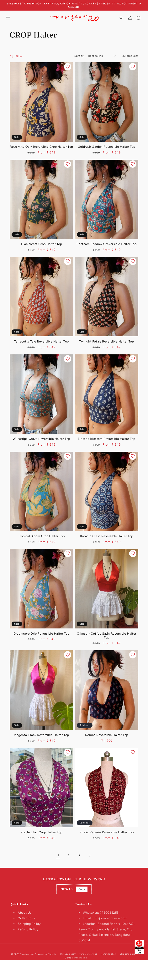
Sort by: (79, 56)
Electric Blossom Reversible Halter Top (106, 439)
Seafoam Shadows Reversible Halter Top (106, 244)
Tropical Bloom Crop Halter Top (41, 536)
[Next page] (89, 855)
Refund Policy (28, 929)
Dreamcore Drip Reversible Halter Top (41, 633)
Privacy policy (68, 954)
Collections (26, 918)
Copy (81, 889)
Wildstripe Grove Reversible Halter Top (41, 439)
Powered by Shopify (45, 954)
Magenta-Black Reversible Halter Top (41, 735)
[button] (8, 17)
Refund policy (108, 954)
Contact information (76, 958)
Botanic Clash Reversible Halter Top (106, 536)
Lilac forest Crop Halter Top (41, 244)
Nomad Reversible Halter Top (106, 735)
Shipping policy (128, 954)
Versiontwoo (27, 954)
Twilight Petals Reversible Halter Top (106, 341)
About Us (24, 912)
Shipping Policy (29, 924)
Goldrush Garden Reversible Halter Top (106, 146)
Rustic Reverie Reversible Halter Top (107, 832)
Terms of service (88, 954)
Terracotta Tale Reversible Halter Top (41, 341)
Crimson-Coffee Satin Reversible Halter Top (106, 635)
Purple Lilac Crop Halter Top (41, 832)
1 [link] (58, 855)
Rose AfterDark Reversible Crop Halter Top (41, 146)
